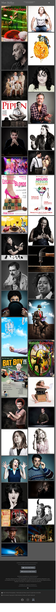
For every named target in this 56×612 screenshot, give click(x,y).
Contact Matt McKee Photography (27, 562)
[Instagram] (27, 599)
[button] (49, 2)
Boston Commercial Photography (29, 2)
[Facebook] (22, 599)
